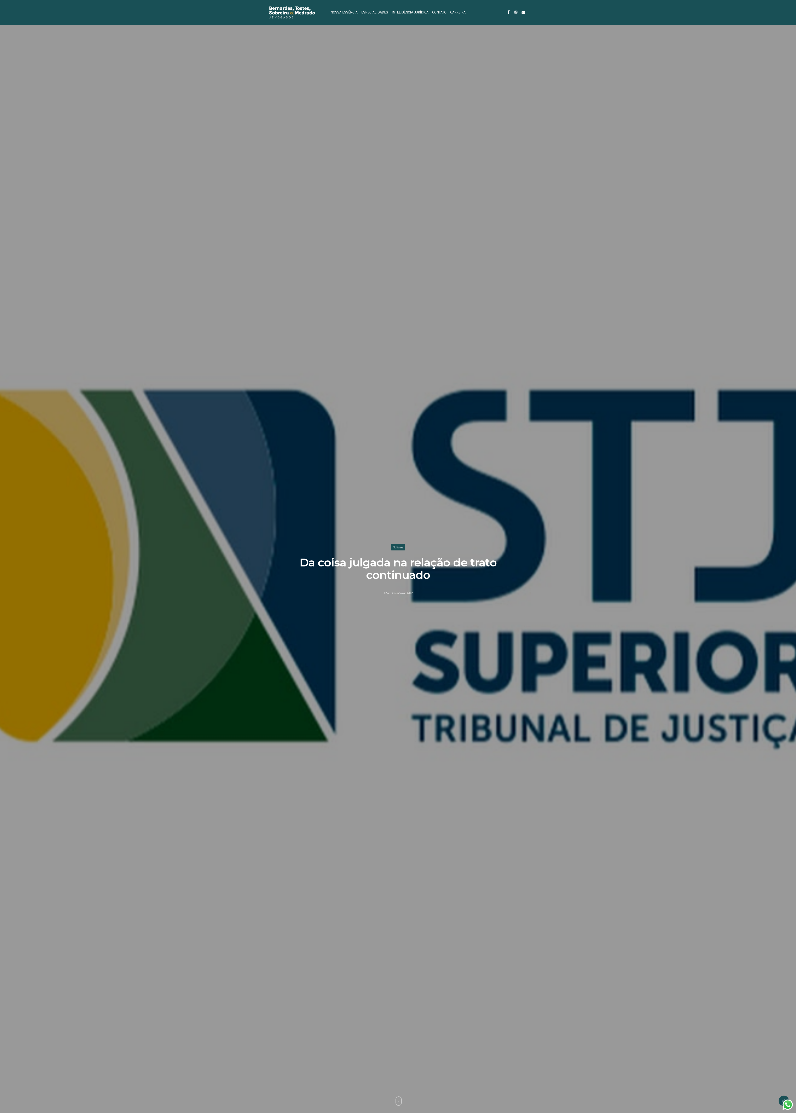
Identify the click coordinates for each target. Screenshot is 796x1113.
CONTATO (439, 12)
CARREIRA (458, 12)
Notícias (398, 547)
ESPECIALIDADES (374, 12)
